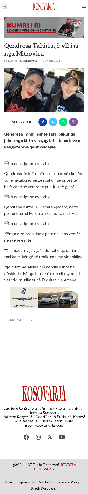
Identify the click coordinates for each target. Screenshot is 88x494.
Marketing (46, 482)
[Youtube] (61, 437)
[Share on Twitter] (53, 122)
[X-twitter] (50, 437)
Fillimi (9, 482)
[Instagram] (38, 437)
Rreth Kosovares (44, 488)
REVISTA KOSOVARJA (54, 467)
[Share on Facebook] (42, 122)
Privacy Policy (69, 482)
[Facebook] (26, 437)
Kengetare (14, 319)
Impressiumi (26, 482)
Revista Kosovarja (27, 60)
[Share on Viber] (73, 122)
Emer (32, 319)
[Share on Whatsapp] (63, 122)
